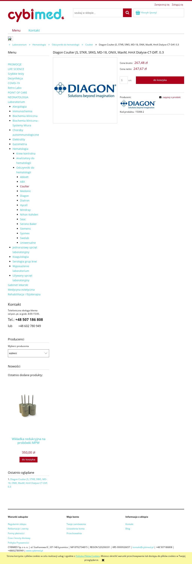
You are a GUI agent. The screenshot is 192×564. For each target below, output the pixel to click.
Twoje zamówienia (76, 524)
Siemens (25, 228)
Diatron (24, 200)
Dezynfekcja (15, 78)
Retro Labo (14, 88)
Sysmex (24, 233)
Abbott (24, 177)
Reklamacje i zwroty (18, 528)
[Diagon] (138, 104)
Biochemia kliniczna (25, 116)
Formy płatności (16, 533)
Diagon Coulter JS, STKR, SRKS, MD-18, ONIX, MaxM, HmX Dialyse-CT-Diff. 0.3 (28, 483)
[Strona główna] (36, 15)
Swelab (24, 238)
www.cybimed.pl (34, 550)
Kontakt (129, 524)
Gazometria (20, 144)
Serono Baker (28, 224)
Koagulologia (21, 257)
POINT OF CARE (17, 92)
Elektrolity (19, 139)
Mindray (25, 210)
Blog (127, 528)
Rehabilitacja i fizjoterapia (24, 294)
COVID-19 (14, 83)
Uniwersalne (28, 242)
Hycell (24, 205)
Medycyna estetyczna (21, 289)
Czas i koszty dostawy (19, 538)
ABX (22, 181)
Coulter (24, 186)
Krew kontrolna (25, 153)
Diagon (24, 196)
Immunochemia (22, 111)
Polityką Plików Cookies (88, 556)
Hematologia (20, 149)
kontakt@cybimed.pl (143, 547)
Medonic (25, 191)
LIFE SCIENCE (16, 69)
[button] (169, 97)
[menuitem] (16, 30)
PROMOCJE (15, 64)
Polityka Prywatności (18, 542)
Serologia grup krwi (25, 261)
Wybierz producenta (18, 346)
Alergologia (20, 106)
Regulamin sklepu (17, 524)
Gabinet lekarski (18, 285)
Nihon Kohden (29, 214)
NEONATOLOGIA (18, 97)
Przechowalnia (74, 533)
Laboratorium (16, 102)
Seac (23, 219)
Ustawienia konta (76, 528)
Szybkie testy (16, 73)
